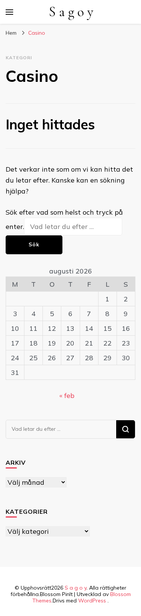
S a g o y (71, 11)
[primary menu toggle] (9, 12)
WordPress (92, 600)
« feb (66, 395)
